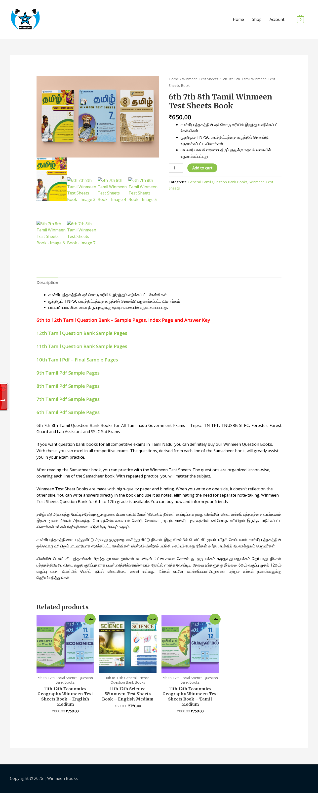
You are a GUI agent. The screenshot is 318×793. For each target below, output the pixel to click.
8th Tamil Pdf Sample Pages (68, 386)
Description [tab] (47, 282)
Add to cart (202, 168)
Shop (257, 19)
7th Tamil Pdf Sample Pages (68, 399)
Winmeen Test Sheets (200, 78)
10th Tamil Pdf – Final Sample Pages (77, 359)
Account (277, 19)
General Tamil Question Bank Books (217, 182)
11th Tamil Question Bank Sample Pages (82, 346)
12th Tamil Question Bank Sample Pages (82, 333)
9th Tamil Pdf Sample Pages (68, 373)
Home (238, 19)
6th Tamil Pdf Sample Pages (68, 412)
